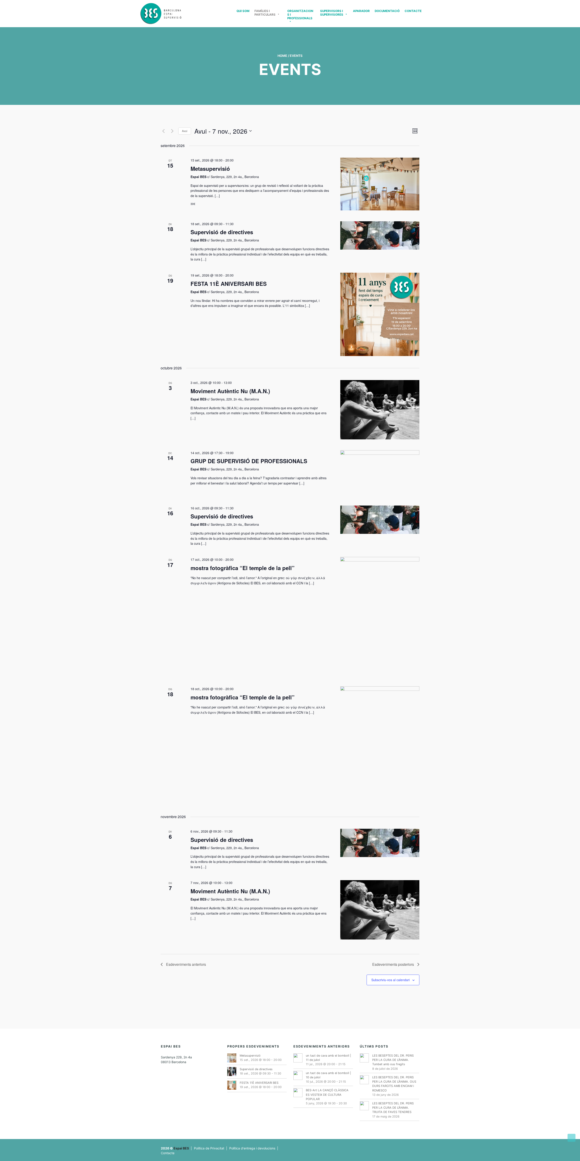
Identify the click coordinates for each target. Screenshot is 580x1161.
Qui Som (243, 11)
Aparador (361, 11)
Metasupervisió (210, 168)
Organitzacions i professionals (300, 13)
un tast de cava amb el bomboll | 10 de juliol (328, 1075)
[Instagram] (416, 1146)
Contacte (413, 11)
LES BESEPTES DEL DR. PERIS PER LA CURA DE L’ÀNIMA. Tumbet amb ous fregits (393, 1060)
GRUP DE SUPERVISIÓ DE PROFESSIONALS (249, 461)
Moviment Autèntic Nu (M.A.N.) (230, 391)
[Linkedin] (411, 1146)
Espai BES (181, 1148)
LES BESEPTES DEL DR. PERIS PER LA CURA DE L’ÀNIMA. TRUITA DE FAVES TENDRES (393, 1108)
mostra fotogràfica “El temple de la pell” (243, 568)
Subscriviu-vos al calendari (390, 980)
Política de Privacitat (209, 1148)
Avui (184, 131)
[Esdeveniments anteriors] (163, 131)
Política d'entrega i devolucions (252, 1148)
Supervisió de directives (222, 232)
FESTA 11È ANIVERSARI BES (229, 283)
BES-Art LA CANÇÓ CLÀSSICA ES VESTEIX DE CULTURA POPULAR (327, 1095)
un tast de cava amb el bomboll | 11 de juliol (328, 1058)
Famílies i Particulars (265, 12)
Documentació (387, 11)
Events (296, 56)
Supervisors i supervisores (331, 12)
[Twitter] (405, 1146)
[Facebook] (399, 1146)
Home (282, 56)
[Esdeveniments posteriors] (172, 131)
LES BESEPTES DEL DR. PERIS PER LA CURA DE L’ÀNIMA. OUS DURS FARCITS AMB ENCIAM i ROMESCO (394, 1084)
